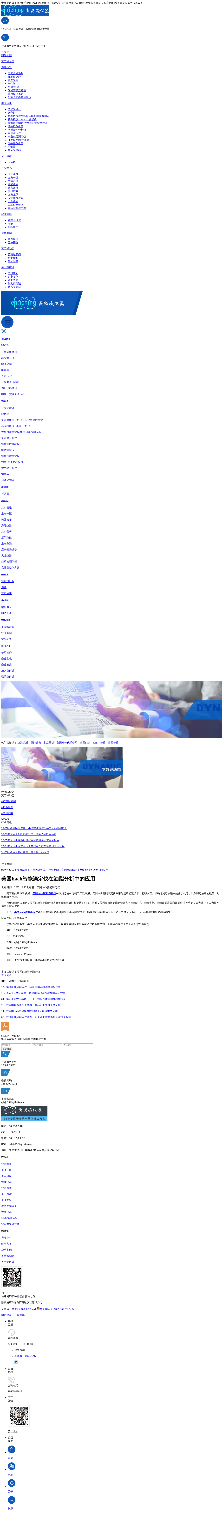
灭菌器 (12, 162)
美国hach (85, 742)
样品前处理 (14, 76)
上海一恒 (13, 177)
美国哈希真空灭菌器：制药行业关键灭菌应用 (31, 1005)
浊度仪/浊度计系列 (18, 140)
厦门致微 (6, 156)
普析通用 (13, 227)
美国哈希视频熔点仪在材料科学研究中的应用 (30, 840)
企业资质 (13, 280)
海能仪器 (6, 67)
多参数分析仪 (15, 126)
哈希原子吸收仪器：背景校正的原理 (25, 852)
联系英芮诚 (14, 287)
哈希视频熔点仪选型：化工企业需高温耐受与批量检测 (36, 1017)
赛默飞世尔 (14, 220)
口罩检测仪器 (15, 204)
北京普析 (13, 187)
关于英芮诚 (7, 267)
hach (95, 742)
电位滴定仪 (14, 133)
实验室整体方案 (17, 208)
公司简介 (13, 273)
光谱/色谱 (13, 87)
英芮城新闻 (14, 254)
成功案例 (6, 233)
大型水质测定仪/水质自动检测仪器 (27, 123)
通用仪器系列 (15, 93)
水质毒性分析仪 (17, 129)
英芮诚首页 (7, 61)
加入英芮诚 (14, 283)
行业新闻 (13, 257)
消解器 (12, 146)
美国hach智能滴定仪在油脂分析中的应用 (85, 869)
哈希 (102, 742)
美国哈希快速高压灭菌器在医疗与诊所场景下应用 (33, 846)
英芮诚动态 (7, 248)
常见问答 (13, 261)
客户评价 (13, 242)
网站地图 (6, 55)
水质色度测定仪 (17, 136)
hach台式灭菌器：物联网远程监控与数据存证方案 (33, 993)
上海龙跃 (13, 194)
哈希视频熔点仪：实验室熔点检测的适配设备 (31, 987)
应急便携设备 (15, 198)
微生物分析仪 (15, 143)
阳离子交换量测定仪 (19, 97)
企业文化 (13, 276)
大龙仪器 (13, 201)
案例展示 (13, 239)
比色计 (12, 112)
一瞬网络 (19, 1315)
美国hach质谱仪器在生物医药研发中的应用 (29, 1011)
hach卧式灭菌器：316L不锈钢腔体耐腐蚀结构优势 (33, 999)
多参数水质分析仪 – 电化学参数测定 (28, 116)
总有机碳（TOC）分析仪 (22, 119)
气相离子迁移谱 (17, 90)
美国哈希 (6, 103)
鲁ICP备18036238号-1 (24, 1309)
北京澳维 (13, 174)
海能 (10, 223)
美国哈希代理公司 (67, 742)
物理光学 (13, 80)
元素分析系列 (15, 73)
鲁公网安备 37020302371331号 (57, 1309)
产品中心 (6, 52)
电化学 (12, 83)
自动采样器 (14, 150)
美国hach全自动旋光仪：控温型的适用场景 (28, 834)
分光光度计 (14, 109)
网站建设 (6, 1315)
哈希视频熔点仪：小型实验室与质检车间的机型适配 (34, 828)
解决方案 (6, 214)
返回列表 (6, 975)
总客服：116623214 (28, 1356)
